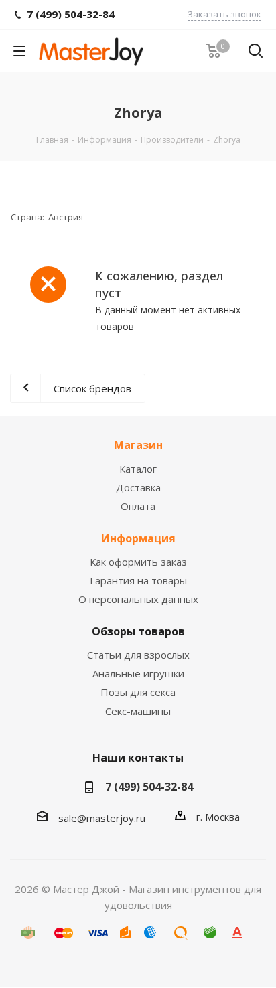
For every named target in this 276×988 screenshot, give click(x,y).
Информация (138, 538)
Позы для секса (138, 692)
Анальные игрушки (138, 673)
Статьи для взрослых (138, 654)
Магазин (138, 445)
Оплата (138, 506)
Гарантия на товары (138, 580)
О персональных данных (138, 599)
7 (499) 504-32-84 (149, 786)
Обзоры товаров (138, 631)
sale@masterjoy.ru (101, 818)
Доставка (138, 487)
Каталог (138, 468)
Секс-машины (138, 711)
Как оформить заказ (138, 561)
